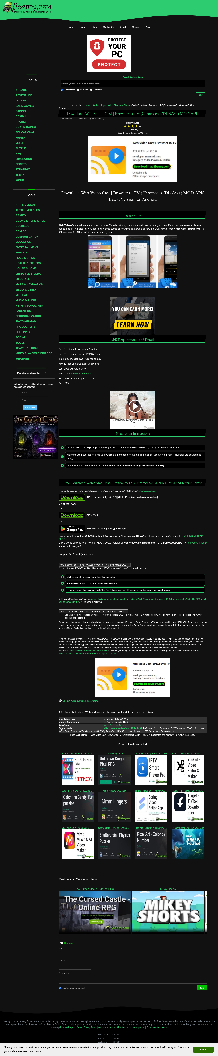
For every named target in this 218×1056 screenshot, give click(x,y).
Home (70, 26)
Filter (200, 94)
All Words (84, 90)
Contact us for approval (133, 1027)
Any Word (97, 90)
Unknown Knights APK (114, 753)
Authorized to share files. (110, 1027)
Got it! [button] (203, 1049)
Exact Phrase (69, 90)
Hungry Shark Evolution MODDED (188, 827)
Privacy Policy (90, 1027)
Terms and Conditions (157, 1027)
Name (61, 948)
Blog (95, 26)
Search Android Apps (133, 77)
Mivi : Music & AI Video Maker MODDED (78, 827)
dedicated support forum (70, 1027)
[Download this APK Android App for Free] (72, 497)
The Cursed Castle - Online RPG (94, 889)
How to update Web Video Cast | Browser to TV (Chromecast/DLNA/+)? (93, 611)
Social (123, 26)
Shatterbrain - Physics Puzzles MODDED (114, 827)
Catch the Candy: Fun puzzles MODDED (78, 790)
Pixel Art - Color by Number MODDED (151, 827)
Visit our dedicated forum (147, 491)
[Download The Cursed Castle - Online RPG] (95, 910)
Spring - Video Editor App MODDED (151, 790)
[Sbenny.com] (26, 6)
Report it (100, 491)
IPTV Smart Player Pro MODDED (151, 753)
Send (202, 987)
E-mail (62, 960)
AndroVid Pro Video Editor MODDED (78, 753)
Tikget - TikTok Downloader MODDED (188, 790)
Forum (83, 26)
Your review (64, 973)
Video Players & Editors (78, 373)
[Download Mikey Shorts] (168, 910)
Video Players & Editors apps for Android (88, 650)
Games (135, 26)
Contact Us (108, 26)
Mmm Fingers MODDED (114, 790)
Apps (148, 26)
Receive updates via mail (73, 987)
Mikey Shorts (168, 889)
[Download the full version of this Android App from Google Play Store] (72, 528)
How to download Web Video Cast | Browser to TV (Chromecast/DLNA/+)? (94, 564)
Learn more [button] (35, 1051)
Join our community (196, 542)
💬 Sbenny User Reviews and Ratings (79, 700)
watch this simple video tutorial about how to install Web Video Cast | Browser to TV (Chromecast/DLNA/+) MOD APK (145, 598)
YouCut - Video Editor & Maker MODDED (188, 753)
